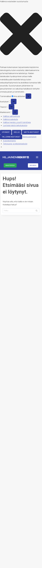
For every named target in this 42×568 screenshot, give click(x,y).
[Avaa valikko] (37, 157)
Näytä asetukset (31, 132)
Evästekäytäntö (9, 141)
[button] (21, 34)
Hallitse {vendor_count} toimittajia (17, 122)
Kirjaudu (33, 165)
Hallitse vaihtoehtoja (11, 116)
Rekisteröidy (10, 165)
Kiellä (16, 132)
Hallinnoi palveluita (10, 119)
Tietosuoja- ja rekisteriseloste (15, 144)
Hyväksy (6, 132)
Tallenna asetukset (11, 137)
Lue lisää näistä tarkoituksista (15, 125)
